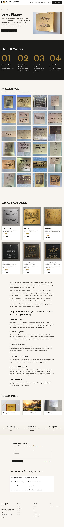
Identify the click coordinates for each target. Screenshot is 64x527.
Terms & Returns (36, 514)
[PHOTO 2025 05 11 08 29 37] (55, 118)
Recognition (19, 508)
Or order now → (48, 461)
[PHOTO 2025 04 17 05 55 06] (39, 133)
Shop (49, 2)
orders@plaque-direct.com (55, 505)
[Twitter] (4, 514)
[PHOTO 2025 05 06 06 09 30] (9, 133)
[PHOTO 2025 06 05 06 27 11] (24, 102)
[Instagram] (9, 514)
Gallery (37, 2)
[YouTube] (6, 514)
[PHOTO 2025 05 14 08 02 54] (39, 118)
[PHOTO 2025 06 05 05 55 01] (39, 102)
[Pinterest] (11, 514)
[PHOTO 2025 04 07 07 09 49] (24, 149)
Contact (35, 512)
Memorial (19, 506)
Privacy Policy (36, 516)
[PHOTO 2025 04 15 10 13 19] (9, 149)
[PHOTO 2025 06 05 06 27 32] (9, 102)
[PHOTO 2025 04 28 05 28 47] (24, 133)
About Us (35, 506)
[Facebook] (2, 514)
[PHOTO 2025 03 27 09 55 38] (55, 149)
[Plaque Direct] (10, 2)
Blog (34, 510)
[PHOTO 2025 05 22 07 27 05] (24, 118)
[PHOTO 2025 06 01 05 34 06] (9, 118)
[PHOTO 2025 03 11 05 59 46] (24, 180)
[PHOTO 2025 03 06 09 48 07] (39, 180)
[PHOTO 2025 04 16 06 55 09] (55, 133)
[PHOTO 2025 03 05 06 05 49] (55, 180)
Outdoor (19, 510)
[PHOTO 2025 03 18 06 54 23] (39, 164)
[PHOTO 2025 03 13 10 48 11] (55, 164)
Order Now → (57, 2)
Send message (17, 461)
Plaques (31, 2)
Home (3, 9)
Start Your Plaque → (9, 31)
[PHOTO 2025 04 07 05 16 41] (39, 149)
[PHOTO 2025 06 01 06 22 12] (55, 102)
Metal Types (19, 512)
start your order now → (37, 445)
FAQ (34, 508)
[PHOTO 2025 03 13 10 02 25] (9, 180)
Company (44, 2)
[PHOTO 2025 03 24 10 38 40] (9, 164)
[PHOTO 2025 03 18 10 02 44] (24, 164)
